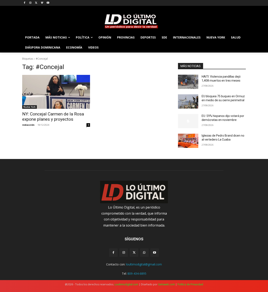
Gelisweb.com (166, 284)
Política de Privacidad (190, 284)
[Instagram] (30, 3)
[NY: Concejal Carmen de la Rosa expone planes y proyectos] (56, 92)
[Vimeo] (42, 3)
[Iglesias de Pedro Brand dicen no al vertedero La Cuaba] (188, 141)
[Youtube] (47, 3)
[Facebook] (24, 3)
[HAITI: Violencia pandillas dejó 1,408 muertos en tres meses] (188, 82)
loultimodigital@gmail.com (144, 264)
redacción (28, 124)
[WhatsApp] (144, 252)
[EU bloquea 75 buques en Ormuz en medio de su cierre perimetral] (188, 101)
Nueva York (29, 106)
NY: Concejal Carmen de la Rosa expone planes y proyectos (53, 116)
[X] (36, 3)
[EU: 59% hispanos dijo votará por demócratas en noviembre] (188, 121)
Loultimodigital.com (126, 284)
